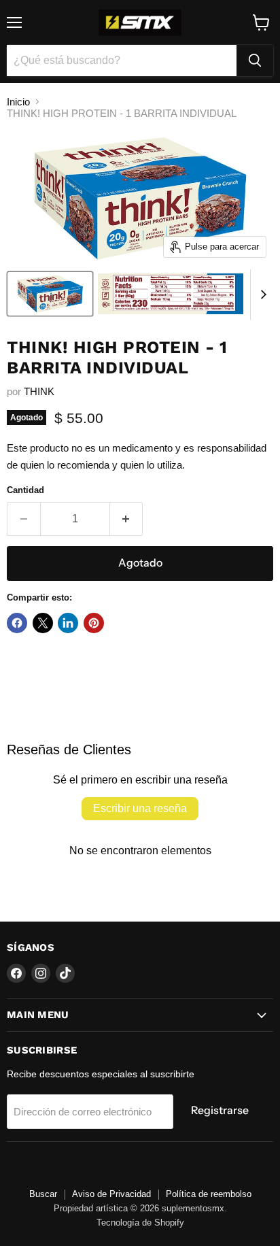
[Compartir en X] (43, 623)
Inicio (18, 101)
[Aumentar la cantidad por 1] (126, 519)
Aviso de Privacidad (111, 1194)
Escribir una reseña (140, 808)
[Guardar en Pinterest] (94, 623)
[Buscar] (255, 60)
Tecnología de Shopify (140, 1222)
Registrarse (220, 1110)
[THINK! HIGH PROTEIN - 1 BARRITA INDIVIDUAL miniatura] (49, 294)
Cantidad (25, 490)
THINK (39, 391)
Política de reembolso (208, 1194)
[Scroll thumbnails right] (261, 294)
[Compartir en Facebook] (17, 623)
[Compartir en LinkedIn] (68, 623)
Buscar (43, 1194)
